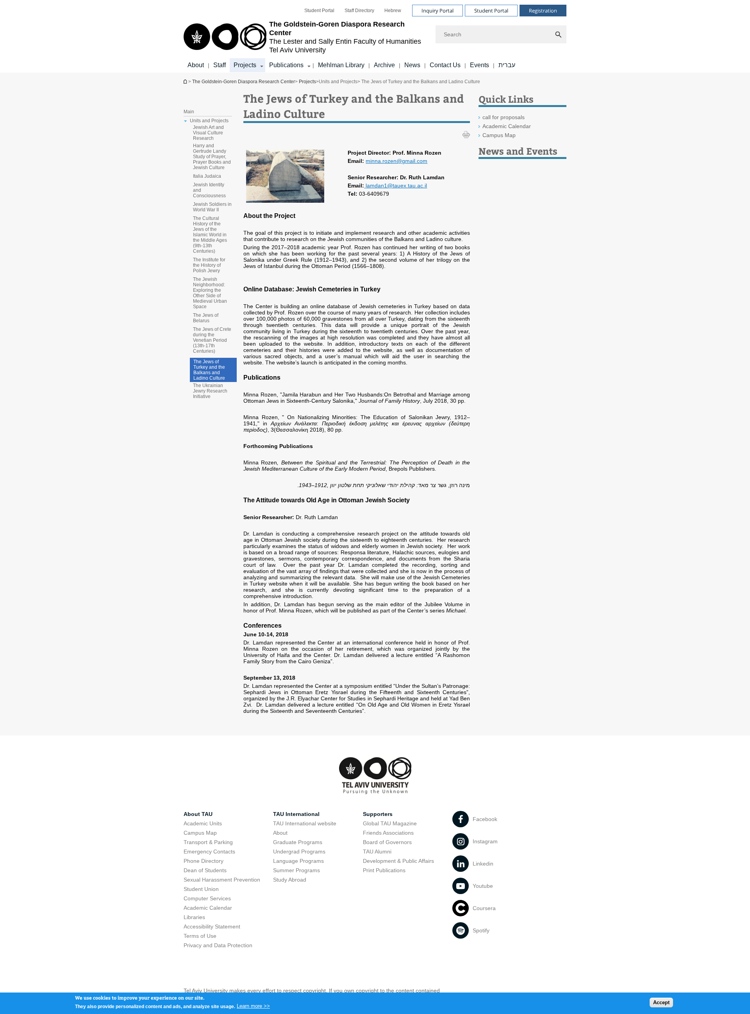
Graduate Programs (297, 842)
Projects (245, 65)
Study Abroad (289, 880)
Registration (543, 10)
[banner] (375, 36)
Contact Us (445, 65)
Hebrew (392, 10)
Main (189, 111)
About (196, 65)
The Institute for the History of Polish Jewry (209, 265)
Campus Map (499, 135)
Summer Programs (296, 870)
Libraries (194, 917)
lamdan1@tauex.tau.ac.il (396, 185)
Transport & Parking (208, 842)
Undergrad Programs (299, 851)
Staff (219, 65)
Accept (661, 1002)
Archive (384, 65)
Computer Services (207, 898)
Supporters (378, 814)
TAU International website (304, 823)
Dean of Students (205, 870)
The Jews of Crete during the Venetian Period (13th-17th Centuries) (212, 340)
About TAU (198, 814)
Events (479, 65)
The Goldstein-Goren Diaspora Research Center (186, 81)
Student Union (201, 889)
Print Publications (384, 870)
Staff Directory (359, 10)
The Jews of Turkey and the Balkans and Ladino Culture (209, 370)
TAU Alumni (377, 851)
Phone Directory (203, 861)
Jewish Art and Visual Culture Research (208, 133)
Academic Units (203, 823)
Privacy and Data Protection (218, 945)
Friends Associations (388, 833)
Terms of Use (200, 936)
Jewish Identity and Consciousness (209, 190)
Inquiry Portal (437, 10)
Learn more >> (253, 1006)
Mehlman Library (341, 65)
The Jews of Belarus (205, 317)
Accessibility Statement (212, 926)
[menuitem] (319, 10)
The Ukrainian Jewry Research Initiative (210, 391)
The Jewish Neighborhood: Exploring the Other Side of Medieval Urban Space (210, 293)
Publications (286, 65)
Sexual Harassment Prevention (222, 880)
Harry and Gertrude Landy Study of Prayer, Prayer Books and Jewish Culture (212, 156)
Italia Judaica (207, 176)
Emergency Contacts (209, 851)
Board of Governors (387, 842)
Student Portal (319, 10)
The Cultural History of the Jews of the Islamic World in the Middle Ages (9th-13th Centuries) (210, 235)
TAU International (296, 814)
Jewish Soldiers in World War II (212, 207)
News (412, 65)
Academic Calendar (506, 126)
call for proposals (503, 117)
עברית (506, 65)
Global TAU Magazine (390, 823)
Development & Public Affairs (398, 861)
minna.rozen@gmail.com (396, 161)
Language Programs (298, 861)
